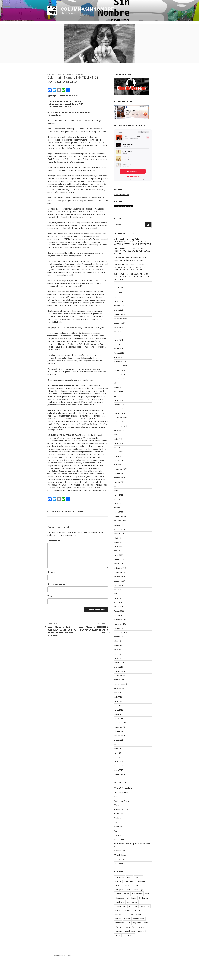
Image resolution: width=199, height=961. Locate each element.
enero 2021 (118, 564)
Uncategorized (119, 864)
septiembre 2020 (121, 581)
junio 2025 (118, 336)
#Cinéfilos (118, 796)
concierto (136, 885)
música (137, 910)
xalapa (117, 935)
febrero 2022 (119, 508)
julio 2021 (117, 538)
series (146, 923)
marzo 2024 (118, 400)
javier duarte (144, 906)
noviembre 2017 (120, 727)
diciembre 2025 (120, 314)
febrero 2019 (119, 663)
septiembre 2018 (120, 684)
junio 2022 (118, 491)
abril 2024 (118, 396)
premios (127, 919)
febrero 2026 (119, 306)
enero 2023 (118, 460)
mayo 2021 (118, 546)
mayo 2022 (118, 495)
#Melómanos (119, 839)
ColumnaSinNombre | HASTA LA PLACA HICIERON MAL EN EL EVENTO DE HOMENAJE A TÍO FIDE (132, 250)
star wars (119, 927)
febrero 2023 (119, 456)
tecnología (130, 927)
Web (49, 596)
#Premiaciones (120, 855)
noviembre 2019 (120, 624)
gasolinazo (119, 902)
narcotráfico (120, 914)
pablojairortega (74, 74)
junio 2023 (118, 439)
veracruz (118, 931)
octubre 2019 (119, 628)
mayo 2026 (118, 293)
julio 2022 (117, 486)
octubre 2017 (119, 731)
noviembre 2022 (120, 469)
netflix (130, 914)
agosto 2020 (119, 585)
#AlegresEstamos (121, 792)
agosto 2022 (119, 482)
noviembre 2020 (120, 572)
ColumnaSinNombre (87, 9)
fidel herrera (143, 898)
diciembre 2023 (120, 413)
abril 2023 (117, 448)
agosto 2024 (119, 379)
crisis (129, 890)
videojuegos (130, 931)
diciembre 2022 (120, 465)
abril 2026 (118, 297)
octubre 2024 (119, 370)
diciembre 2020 (120, 568)
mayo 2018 (118, 701)
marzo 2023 (118, 452)
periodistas (140, 914)
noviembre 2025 (120, 319)
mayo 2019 (118, 650)
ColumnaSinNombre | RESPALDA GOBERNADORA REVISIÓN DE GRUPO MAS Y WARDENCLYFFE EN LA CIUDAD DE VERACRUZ (132, 241)
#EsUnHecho (119, 822)
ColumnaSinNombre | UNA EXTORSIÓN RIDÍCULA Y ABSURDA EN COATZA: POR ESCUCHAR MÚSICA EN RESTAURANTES (130, 267)
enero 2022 (118, 512)
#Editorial (77, 512)
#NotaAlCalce (119, 851)
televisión (140, 927)
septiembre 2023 (120, 426)
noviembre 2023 (120, 417)
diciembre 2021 (120, 516)
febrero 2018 (119, 714)
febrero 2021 (119, 559)
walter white (142, 931)
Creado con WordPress (62, 956)
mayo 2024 (118, 392)
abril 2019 (117, 654)
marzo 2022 (118, 503)
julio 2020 (118, 589)
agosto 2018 (119, 688)
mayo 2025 (118, 340)
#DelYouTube (119, 814)
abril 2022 (117, 499)
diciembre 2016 (120, 774)
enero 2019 (118, 667)
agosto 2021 (119, 534)
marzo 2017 (118, 761)
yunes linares (128, 935)
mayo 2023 (118, 443)
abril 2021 (117, 551)
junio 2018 (118, 697)
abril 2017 (117, 757)
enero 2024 (118, 409)
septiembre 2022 (120, 478)
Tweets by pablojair (121, 195)
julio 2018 (117, 693)
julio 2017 (117, 744)
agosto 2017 (119, 740)
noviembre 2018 (120, 676)
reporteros (119, 923)
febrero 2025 (119, 353)
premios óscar (138, 919)
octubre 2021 (119, 525)
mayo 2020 (118, 598)
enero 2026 (118, 310)
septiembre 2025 (120, 323)
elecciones (131, 898)
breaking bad (129, 881)
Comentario (53, 541)
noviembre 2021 (120, 521)
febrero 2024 (119, 405)
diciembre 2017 (120, 723)
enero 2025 (118, 357)
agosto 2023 (119, 430)
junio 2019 (118, 645)
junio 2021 (118, 542)
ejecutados (119, 898)
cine (117, 885)
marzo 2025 (118, 349)
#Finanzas (118, 827)
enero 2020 (118, 615)
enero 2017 (118, 770)
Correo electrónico (57, 584)
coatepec (125, 885)
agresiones (119, 877)
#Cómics (117, 805)
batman (118, 881)
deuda (126, 894)
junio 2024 (118, 387)
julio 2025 (117, 331)
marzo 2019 (118, 658)
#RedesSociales (120, 859)
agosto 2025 (119, 327)
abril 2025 (118, 344)
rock (128, 923)
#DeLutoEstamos (121, 809)
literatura (118, 910)
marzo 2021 (118, 555)
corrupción (119, 890)
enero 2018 (118, 719)
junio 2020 (118, 594)
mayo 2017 (118, 753)
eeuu (147, 894)
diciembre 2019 (120, 620)
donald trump (137, 894)
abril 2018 (117, 706)
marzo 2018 (118, 710)
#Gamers (117, 835)
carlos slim (141, 881)
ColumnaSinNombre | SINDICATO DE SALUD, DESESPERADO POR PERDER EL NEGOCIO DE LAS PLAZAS (132, 276)
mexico (128, 910)
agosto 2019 (119, 637)
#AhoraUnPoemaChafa (123, 788)
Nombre (51, 572)
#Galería (117, 831)
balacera (138, 877)
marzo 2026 (118, 301)
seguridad (137, 923)
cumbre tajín (138, 890)
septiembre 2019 (120, 632)
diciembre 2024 (120, 362)
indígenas (133, 906)
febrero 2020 (119, 611)
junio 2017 (118, 749)
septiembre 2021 (120, 529)
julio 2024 (117, 383)
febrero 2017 (119, 766)
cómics (118, 894)
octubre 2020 (119, 577)
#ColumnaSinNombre (61, 512)
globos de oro (132, 902)
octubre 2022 (119, 473)
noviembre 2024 (120, 366)
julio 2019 (117, 641)
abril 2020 (118, 602)
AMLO (129, 877)
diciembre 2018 (120, 671)
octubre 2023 (119, 422)
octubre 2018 (119, 680)
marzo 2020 (118, 607)
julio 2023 (117, 435)
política (118, 919)
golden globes (120, 906)
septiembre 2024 (120, 374)
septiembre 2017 (120, 736)
